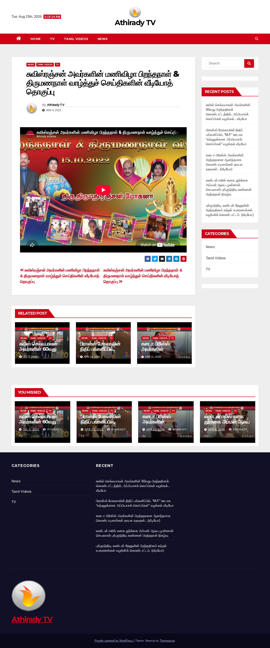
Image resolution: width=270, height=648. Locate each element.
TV (52, 39)
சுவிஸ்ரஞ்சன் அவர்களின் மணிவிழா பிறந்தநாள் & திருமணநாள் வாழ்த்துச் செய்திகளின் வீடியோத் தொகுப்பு (142, 276)
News (103, 39)
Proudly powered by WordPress (114, 640)
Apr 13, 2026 (94, 429)
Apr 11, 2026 (155, 429)
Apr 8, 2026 (216, 429)
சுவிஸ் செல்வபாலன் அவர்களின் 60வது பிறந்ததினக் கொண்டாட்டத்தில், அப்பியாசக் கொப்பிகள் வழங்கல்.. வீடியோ (133, 485)
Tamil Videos (76, 39)
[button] (256, 39)
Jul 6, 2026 (31, 429)
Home (36, 39)
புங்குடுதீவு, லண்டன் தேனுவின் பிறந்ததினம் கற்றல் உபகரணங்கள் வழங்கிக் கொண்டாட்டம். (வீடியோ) (230, 210)
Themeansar (167, 640)
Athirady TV (135, 22)
